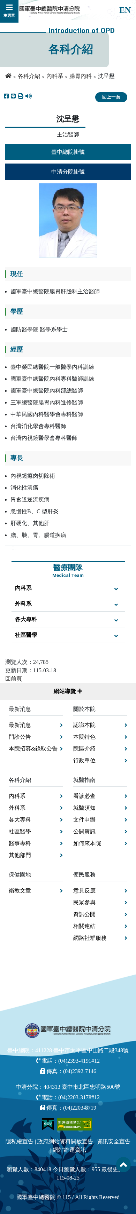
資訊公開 (84, 914)
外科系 (23, 603)
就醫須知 (84, 808)
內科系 (54, 76)
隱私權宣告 (19, 1141)
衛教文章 (20, 891)
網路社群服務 (90, 938)
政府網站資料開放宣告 (65, 1141)
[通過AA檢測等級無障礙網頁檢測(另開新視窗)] (74, 1124)
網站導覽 (65, 691)
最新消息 (20, 725)
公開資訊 (84, 831)
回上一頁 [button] (111, 97)
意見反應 (84, 891)
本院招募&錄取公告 (33, 749)
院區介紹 (84, 749)
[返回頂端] (123, 1164)
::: (14, 547)
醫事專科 (20, 843)
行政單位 (84, 760)
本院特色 (84, 737)
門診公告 (20, 737)
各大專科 (26, 619)
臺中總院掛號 (68, 152)
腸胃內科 (80, 76)
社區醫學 (26, 635)
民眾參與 (84, 902)
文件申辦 (84, 820)
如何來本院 (87, 843)
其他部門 (20, 855)
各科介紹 (29, 76)
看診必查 (84, 796)
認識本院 (84, 725)
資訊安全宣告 (113, 1141)
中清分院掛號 (68, 172)
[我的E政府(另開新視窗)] (48, 1124)
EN (125, 10)
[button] (20, 96)
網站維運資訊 (69, 1150)
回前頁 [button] (13, 679)
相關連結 (84, 926)
